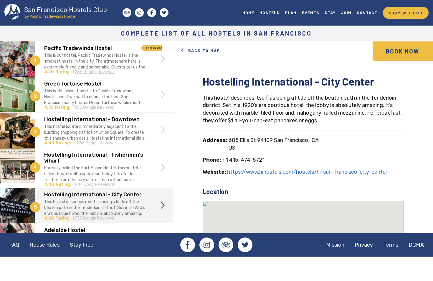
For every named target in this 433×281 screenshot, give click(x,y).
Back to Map (204, 50)
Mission (335, 245)
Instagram (206, 244)
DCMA (416, 245)
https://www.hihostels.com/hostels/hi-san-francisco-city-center (307, 172)
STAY (330, 12)
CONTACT (367, 12)
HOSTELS (270, 12)
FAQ (14, 245)
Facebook (187, 244)
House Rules (44, 245)
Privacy (364, 245)
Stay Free (81, 245)
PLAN (291, 12)
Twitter (245, 244)
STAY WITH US (406, 12)
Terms (390, 245)
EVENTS (310, 12)
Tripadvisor (226, 244)
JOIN (346, 12)
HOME (248, 12)
